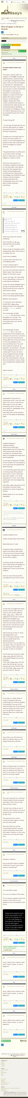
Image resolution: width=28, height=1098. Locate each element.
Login (25, 2)
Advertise (2, 1065)
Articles (2, 1073)
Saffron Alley (3, 1089)
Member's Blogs (4, 1072)
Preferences (6, 47)
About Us (2, 1061)
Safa (14, 850)
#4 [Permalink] (9, 438)
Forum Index (11, 18)
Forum (2, 1071)
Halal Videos (3, 1081)
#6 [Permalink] (9, 603)
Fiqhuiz (2, 1075)
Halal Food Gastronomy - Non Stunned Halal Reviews (10, 1088)
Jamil (14, 58)
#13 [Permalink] (9, 957)
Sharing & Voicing (17, 18)
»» (9, 32)
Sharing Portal (22, 1053)
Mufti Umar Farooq (4, 1084)
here (20, 929)
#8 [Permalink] (9, 732)
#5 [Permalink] (9, 529)
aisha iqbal (14, 728)
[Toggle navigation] (7, 1)
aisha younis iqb (14, 689)
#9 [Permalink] (9, 761)
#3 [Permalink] (9, 393)
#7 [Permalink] (9, 693)
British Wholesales (4, 1090)
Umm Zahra (14, 434)
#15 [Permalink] (9, 1015)
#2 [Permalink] (9, 211)
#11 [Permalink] (9, 854)
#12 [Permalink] (9, 885)
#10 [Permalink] (9, 792)
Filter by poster (16, 44)
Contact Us (3, 1064)
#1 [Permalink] (9, 62)
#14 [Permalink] (9, 986)
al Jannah (14, 207)
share (16, 200)
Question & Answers (4, 1069)
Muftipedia (3, 1080)
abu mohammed (14, 881)
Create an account (16, 2)
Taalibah (14, 525)
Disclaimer (3, 1063)
